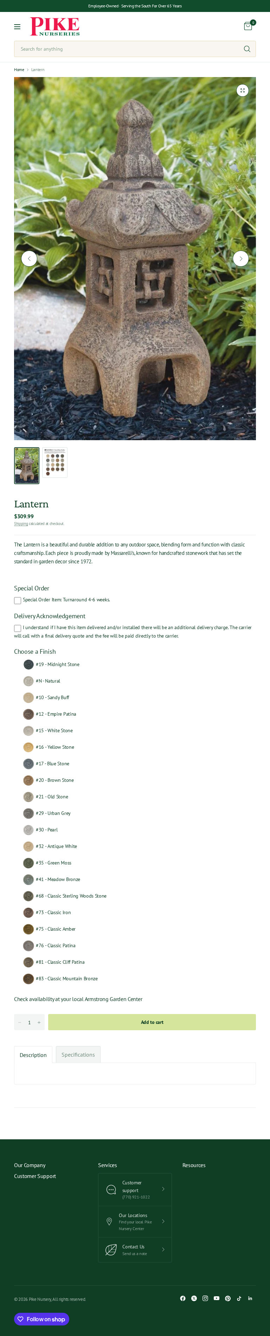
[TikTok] (239, 1298)
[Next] (241, 259)
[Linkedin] (250, 1298)
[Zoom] (242, 90)
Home (19, 70)
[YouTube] (216, 1298)
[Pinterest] (227, 1298)
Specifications (78, 1054)
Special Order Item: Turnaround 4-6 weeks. (66, 599)
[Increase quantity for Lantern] (39, 1022)
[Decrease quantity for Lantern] (19, 1022)
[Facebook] (182, 1298)
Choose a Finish (35, 651)
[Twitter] (194, 1298)
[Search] (247, 49)
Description (33, 1054)
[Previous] (29, 259)
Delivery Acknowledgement (49, 616)
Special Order (31, 588)
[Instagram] (205, 1298)
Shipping (21, 523)
